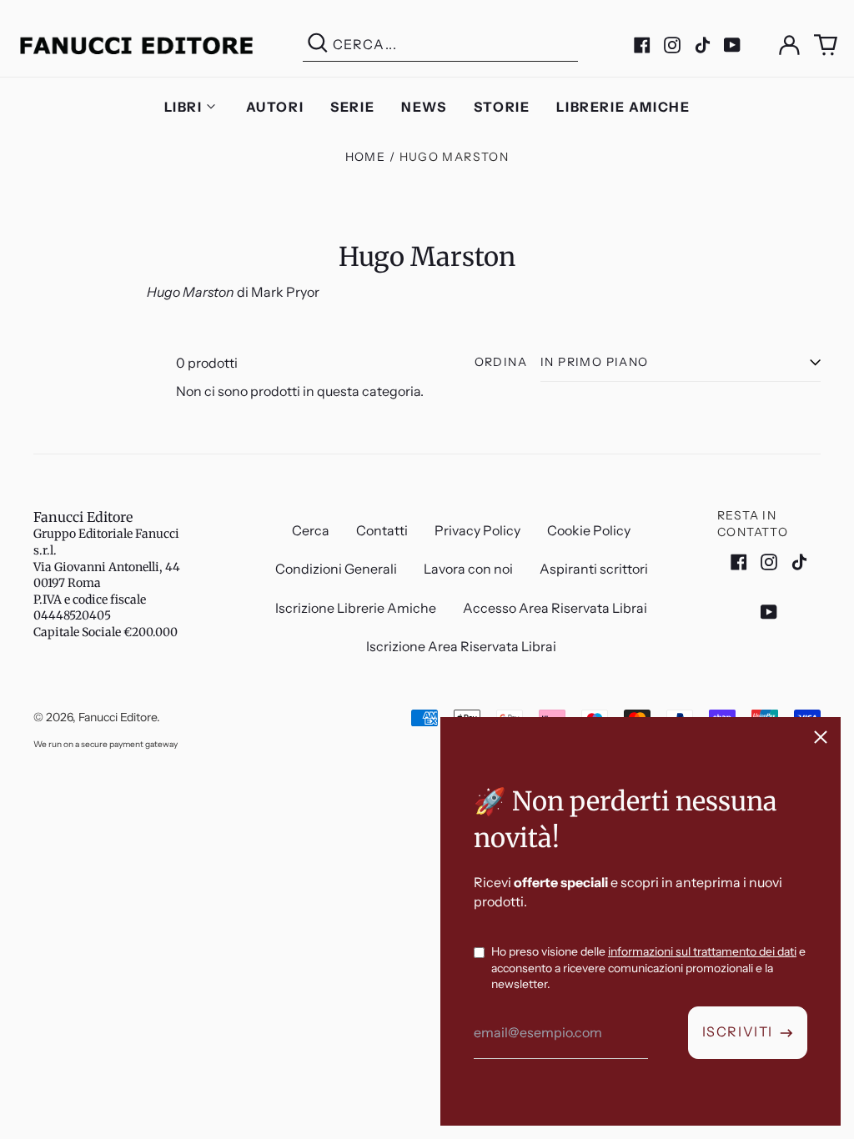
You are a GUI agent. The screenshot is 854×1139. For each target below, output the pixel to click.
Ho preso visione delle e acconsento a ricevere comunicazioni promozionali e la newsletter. (648, 967)
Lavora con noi (468, 568)
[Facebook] (642, 45)
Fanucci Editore (83, 517)
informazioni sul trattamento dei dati (702, 951)
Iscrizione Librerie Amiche (355, 608)
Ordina (501, 361)
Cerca (310, 530)
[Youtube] (732, 45)
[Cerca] (318, 45)
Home (365, 156)
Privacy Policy (477, 530)
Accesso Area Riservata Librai (555, 608)
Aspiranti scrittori (594, 568)
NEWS (423, 106)
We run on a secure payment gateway (105, 744)
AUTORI (275, 106)
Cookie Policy (588, 530)
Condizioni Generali (336, 568)
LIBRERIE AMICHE (623, 106)
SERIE (352, 106)
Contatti (382, 530)
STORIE (502, 106)
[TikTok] (702, 45)
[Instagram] (672, 45)
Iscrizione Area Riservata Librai (461, 646)
